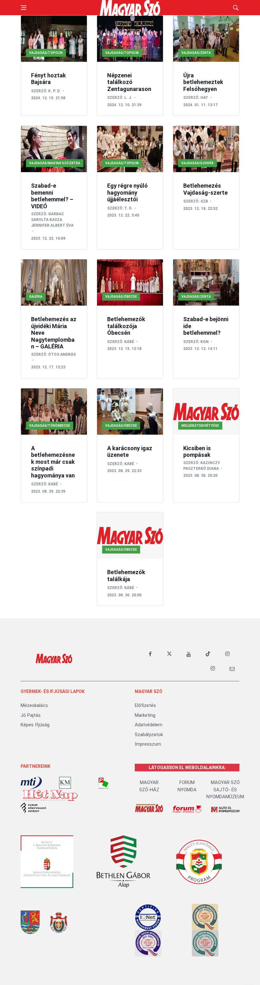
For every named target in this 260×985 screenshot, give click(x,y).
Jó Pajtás (31, 715)
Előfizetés (145, 705)
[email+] (232, 668)
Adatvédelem (148, 725)
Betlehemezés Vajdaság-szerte (205, 189)
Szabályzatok (149, 734)
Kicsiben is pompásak (197, 451)
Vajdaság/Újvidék (197, 163)
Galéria (35, 296)
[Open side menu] (23, 7)
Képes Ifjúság (35, 725)
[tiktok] (208, 654)
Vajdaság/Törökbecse (49, 425)
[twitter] (169, 654)
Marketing (145, 715)
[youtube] (188, 654)
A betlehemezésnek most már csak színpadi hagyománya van (53, 462)
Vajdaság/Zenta (196, 53)
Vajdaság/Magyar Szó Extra (54, 163)
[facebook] (150, 654)
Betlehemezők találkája (126, 575)
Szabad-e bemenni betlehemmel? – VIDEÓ (52, 196)
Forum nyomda (187, 786)
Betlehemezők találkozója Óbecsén (126, 326)
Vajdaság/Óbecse (121, 296)
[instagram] (227, 654)
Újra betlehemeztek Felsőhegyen (203, 82)
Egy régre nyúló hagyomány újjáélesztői (127, 192)
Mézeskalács (34, 705)
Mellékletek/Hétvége (200, 425)
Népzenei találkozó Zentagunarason (129, 82)
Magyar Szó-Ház (149, 786)
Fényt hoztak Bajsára (48, 79)
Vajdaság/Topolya (46, 53)
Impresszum (148, 744)
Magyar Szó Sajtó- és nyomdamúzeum (225, 790)
